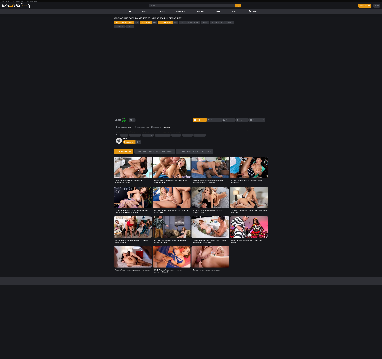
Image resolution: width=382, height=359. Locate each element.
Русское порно (18, 1)
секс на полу (148, 135)
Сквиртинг (229, 22)
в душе (124, 135)
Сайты (217, 11)
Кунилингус (119, 26)
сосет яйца (187, 135)
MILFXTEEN (6, 1)
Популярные (180, 11)
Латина (129, 26)
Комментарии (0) (258, 120)
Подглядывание (217, 22)
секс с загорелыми (163, 135)
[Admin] (119, 141)
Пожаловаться (216, 120)
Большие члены (193, 22)
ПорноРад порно (32, 1)
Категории (200, 11)
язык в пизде (199, 135)
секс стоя (176, 135)
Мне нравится (116, 120)
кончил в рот (135, 135)
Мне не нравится (119, 120)
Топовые (162, 11)
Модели (234, 11)
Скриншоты (230, 120)
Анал (182, 22)
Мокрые (205, 22)
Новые (144, 11)
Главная (130, 11)
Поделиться (243, 120)
